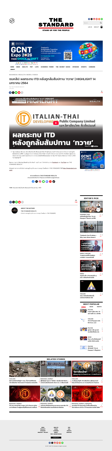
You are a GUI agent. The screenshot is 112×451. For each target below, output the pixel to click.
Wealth (22, 74)
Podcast (42, 429)
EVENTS (84, 67)
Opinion (42, 430)
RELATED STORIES (56, 359)
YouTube (63, 162)
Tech (88, 214)
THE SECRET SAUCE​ (63, 67)
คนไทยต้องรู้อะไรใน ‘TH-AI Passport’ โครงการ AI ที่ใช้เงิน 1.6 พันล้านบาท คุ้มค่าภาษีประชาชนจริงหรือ (88, 217)
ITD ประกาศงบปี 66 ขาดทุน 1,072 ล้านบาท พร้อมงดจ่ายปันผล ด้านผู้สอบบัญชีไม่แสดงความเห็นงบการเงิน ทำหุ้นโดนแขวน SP (23, 406)
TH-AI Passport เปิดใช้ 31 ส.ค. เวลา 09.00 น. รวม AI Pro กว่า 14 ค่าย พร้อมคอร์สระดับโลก (94, 321)
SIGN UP (96, 27)
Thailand (88, 253)
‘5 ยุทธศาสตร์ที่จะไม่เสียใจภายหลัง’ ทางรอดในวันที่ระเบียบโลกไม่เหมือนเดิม (87, 256)
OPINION (75, 67)
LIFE (37, 67)
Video (35, 74)
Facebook (55, 162)
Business (13, 74)
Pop (69, 427)
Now (69, 429)
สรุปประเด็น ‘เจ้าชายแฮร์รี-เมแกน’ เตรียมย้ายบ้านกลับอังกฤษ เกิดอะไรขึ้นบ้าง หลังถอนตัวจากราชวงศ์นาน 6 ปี (88, 276)
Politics (90, 309)
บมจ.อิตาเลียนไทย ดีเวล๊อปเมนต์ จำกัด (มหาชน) (26, 187)
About (56, 432)
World (82, 253)
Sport (90, 337)
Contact (69, 432)
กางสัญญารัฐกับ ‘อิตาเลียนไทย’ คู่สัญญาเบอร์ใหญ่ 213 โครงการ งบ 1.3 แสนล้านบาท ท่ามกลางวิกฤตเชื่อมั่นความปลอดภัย (85, 381)
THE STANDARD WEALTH (17, 87)
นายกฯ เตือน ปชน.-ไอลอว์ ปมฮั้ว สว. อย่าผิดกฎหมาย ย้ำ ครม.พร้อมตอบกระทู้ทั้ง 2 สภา (94, 312)
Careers (56, 430)
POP (31, 67)
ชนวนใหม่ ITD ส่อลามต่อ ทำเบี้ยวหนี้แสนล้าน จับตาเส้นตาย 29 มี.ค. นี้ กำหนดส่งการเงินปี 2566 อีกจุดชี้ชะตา (86, 406)
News (29, 74)
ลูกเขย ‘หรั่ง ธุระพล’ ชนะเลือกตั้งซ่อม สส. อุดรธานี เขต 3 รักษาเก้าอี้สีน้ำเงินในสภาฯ (93, 331)
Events (69, 430)
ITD (40, 187)
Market (50, 378)
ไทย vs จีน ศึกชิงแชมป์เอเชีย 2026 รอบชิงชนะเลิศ (94, 340)
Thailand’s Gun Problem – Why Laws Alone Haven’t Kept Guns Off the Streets (88, 236)
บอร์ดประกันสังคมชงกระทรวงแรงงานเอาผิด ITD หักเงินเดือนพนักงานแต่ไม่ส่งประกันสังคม (54, 406)
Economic (83, 214)
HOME (12, 67)
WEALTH (25, 67)
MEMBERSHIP (56, 437)
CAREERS (92, 67)
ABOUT (12, 69)
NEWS (18, 67)
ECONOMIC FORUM (47, 67)
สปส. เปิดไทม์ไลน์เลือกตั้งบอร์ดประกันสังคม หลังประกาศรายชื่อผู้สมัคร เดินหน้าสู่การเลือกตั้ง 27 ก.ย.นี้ (87, 296)
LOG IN (90, 27)
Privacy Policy (43, 432)
